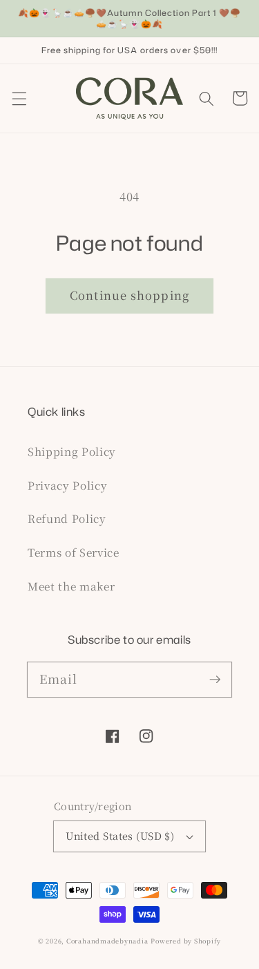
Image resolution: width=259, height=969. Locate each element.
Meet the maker (71, 585)
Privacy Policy (67, 484)
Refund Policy (67, 518)
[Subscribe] (214, 678)
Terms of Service (73, 551)
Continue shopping (129, 295)
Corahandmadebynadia (107, 941)
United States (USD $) (120, 836)
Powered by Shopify (186, 941)
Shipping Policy (72, 451)
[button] (18, 98)
